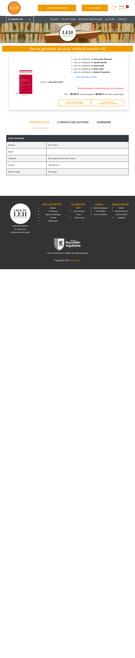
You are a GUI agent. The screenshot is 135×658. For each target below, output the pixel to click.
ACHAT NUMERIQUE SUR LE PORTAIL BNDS (74, 103)
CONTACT (122, 19)
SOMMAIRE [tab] (104, 122)
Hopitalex (122, 217)
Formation (53, 211)
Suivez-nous (79, 217)
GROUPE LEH (17, 19)
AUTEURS (110, 19)
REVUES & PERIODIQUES (90, 19)
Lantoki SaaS (75, 260)
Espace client (94, 8)
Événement (53, 221)
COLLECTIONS (68, 19)
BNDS (121, 208)
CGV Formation (100, 214)
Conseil (53, 217)
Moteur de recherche (57, 8)
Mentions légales (100, 208)
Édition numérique (53, 214)
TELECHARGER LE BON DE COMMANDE (107, 103)
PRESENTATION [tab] (39, 122)
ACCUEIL (54, 19)
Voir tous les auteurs (86, 77)
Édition (53, 208)
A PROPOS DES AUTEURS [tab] (73, 122)
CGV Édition (100, 211)
